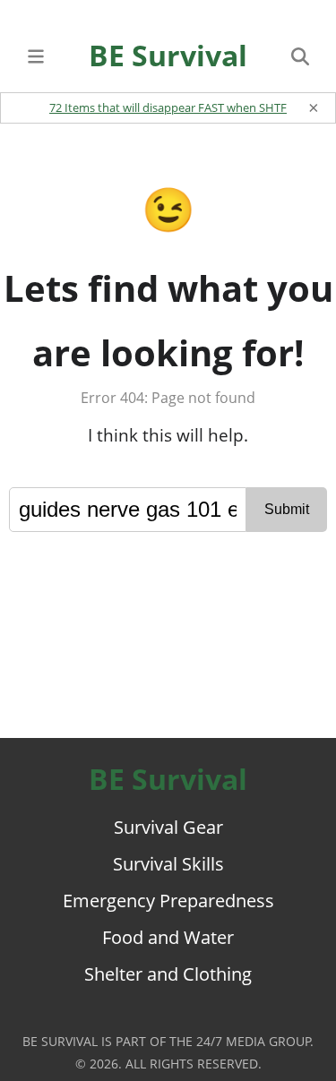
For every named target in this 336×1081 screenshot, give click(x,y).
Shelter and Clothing (168, 974)
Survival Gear (168, 827)
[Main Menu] (36, 55)
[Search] (300, 55)
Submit (286, 509)
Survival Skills (168, 864)
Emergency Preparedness (168, 900)
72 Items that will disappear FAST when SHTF (168, 107)
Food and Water (168, 937)
